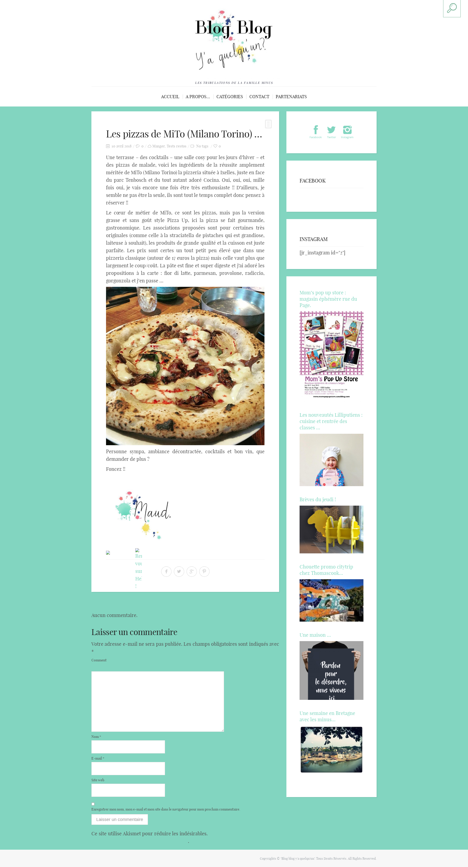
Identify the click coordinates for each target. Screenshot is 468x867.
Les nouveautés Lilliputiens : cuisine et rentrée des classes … (331, 421)
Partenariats (291, 96)
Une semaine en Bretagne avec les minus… (327, 716)
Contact (259, 96)
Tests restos (176, 146)
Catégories (229, 96)
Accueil (170, 96)
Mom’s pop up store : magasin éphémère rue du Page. (328, 298)
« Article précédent (110, 603)
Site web (97, 780)
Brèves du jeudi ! (318, 499)
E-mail (97, 758)
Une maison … (315, 635)
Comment (99, 660)
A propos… (198, 96)
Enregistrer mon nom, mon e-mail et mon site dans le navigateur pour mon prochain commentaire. (165, 809)
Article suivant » (262, 603)
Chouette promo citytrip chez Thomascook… (326, 570)
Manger (158, 146)
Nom (96, 736)
